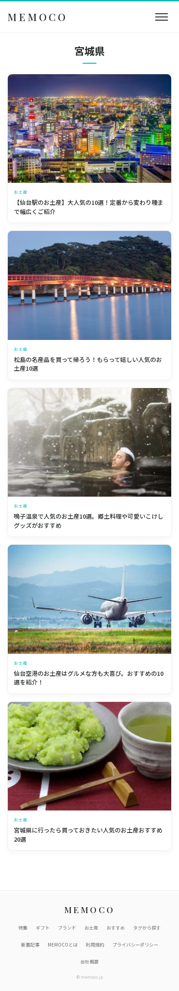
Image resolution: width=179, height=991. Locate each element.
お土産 (91, 927)
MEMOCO (37, 16)
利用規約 (95, 944)
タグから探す (147, 927)
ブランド (67, 927)
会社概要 (89, 961)
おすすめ (115, 927)
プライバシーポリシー (135, 944)
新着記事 (30, 944)
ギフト (43, 927)
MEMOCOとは (63, 944)
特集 (23, 927)
